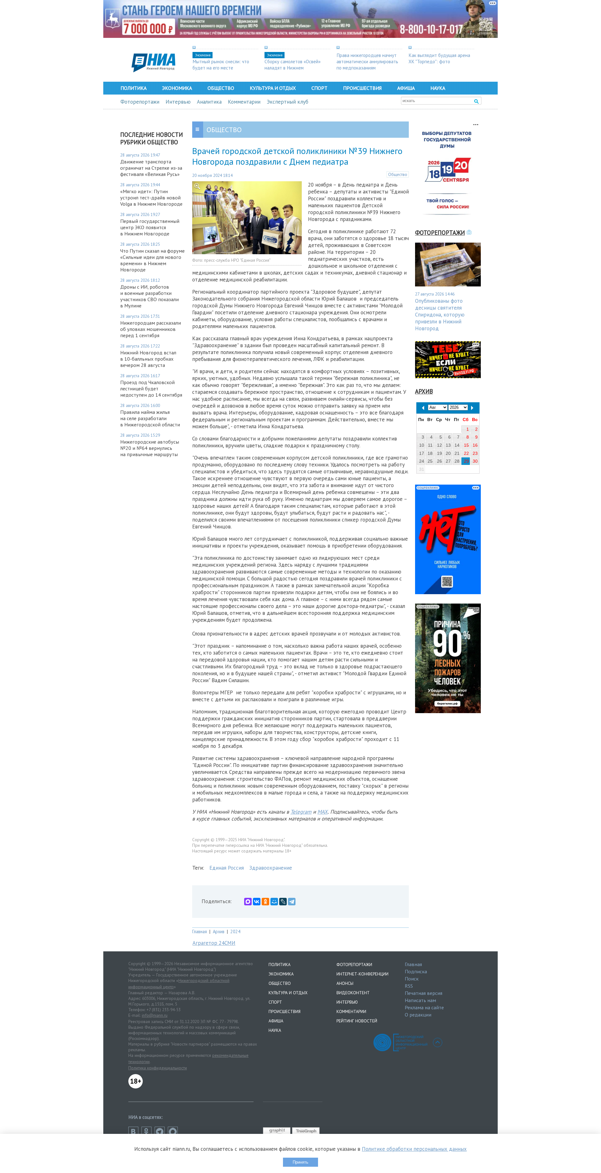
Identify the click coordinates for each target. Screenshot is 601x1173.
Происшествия (362, 88)
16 (475, 445)
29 (466, 461)
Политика (133, 88)
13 (448, 445)
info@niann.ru (154, 1015)
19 (439, 453)
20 (448, 453)
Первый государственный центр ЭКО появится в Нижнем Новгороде (149, 227)
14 (457, 445)
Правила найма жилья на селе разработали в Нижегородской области (150, 418)
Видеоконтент (353, 993)
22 (466, 453)
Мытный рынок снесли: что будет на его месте (221, 64)
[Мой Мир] (274, 901)
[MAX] (248, 901)
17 (421, 453)
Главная (199, 931)
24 (421, 461)
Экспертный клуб (287, 101)
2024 (235, 931)
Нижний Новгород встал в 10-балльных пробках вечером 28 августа (148, 358)
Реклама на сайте (424, 1007)
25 (430, 461)
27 (448, 461)
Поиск (412, 978)
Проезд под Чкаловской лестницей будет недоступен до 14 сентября (151, 388)
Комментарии (244, 101)
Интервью (178, 101)
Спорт (319, 88)
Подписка (416, 971)
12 (439, 445)
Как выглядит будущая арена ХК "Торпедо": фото (439, 58)
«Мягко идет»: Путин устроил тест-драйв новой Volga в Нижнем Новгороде (151, 197)
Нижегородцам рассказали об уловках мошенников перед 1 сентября (150, 329)
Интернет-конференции (362, 974)
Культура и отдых (273, 88)
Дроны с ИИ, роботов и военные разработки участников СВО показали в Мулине (149, 296)
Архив (218, 931)
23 (475, 453)
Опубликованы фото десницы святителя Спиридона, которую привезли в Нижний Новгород (440, 314)
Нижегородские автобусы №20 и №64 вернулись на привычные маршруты (149, 448)
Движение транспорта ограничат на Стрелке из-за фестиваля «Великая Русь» (151, 167)
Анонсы (344, 983)
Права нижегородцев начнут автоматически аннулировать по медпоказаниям (367, 61)
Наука (437, 88)
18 (430, 453)
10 (421, 445)
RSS (409, 986)
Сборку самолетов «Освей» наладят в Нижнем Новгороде (293, 67)
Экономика (177, 88)
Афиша (406, 88)
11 (430, 445)
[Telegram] (291, 901)
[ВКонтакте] (256, 901)
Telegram (300, 811)
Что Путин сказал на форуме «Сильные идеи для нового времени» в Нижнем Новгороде (152, 260)
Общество (221, 88)
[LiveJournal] (283, 901)
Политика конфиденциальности (157, 1068)
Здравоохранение (270, 867)
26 (439, 461)
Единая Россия (226, 867)
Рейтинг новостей (356, 1021)
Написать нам (420, 1000)
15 (466, 445)
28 (457, 461)
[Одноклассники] (265, 901)
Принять (300, 1162)
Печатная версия (423, 993)
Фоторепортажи (140, 101)
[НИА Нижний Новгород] (153, 70)
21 (457, 453)
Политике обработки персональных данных (414, 1148)
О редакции (418, 1014)
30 (475, 461)
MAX (322, 811)
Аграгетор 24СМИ (214, 942)
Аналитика (209, 101)
